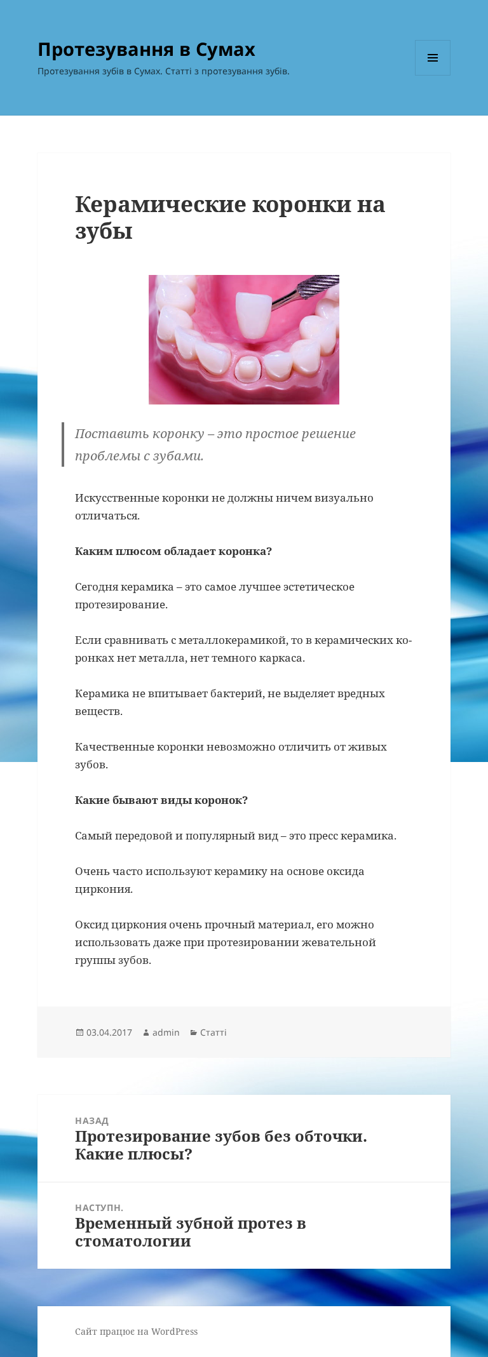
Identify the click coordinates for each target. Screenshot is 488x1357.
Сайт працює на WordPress (136, 1331)
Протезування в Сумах (146, 48)
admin (166, 1032)
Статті (213, 1032)
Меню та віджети (433, 75)
